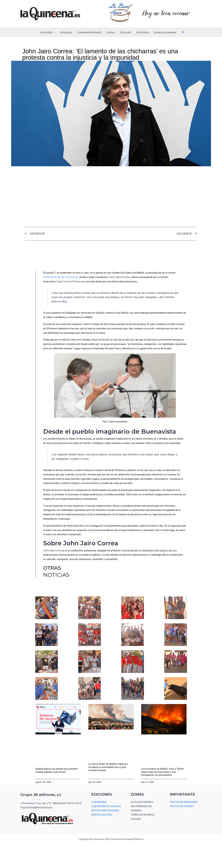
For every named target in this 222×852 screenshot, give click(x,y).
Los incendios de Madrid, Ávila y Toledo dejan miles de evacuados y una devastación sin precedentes (162, 772)
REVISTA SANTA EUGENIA (105, 810)
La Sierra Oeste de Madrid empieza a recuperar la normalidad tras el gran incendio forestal (108, 767)
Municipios (66, 32)
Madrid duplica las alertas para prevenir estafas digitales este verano (56, 770)
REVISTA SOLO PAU (101, 814)
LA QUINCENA (98, 802)
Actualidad (46, 32)
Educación (125, 32)
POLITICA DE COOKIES (182, 806)
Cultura (110, 32)
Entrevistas (142, 32)
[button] (53, 32)
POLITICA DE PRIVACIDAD (183, 802)
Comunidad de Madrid (89, 32)
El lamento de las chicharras (60, 277)
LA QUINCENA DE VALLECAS (106, 806)
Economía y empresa (165, 32)
